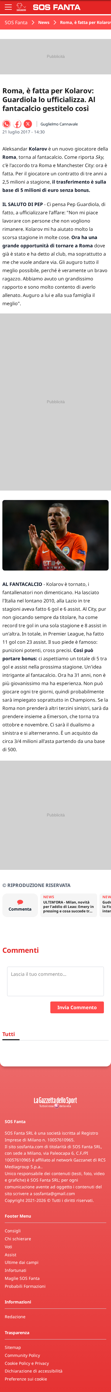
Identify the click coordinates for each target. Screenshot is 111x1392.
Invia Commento (77, 1007)
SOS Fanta (16, 22)
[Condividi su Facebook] (17, 124)
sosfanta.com (30, 1146)
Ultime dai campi (21, 1262)
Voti (8, 1246)
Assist (10, 1254)
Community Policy (22, 1355)
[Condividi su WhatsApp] (6, 124)
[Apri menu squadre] (21, 7)
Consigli (13, 1230)
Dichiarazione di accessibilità (33, 1371)
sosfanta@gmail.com (54, 1193)
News (43, 22)
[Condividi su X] (28, 124)
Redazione (15, 1316)
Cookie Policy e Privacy (27, 1363)
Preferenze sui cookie (26, 1379)
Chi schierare (18, 1238)
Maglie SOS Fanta (22, 1278)
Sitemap (13, 1347)
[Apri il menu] (8, 7)
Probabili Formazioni (25, 1286)
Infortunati (15, 1270)
